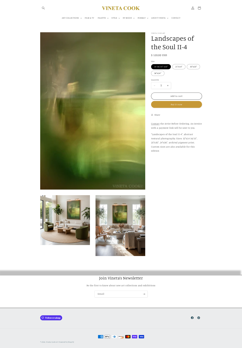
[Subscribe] (144, 294)
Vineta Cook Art (52, 342)
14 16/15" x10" (161, 66)
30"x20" (193, 66)
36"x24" (157, 73)
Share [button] (157, 115)
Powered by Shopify (66, 342)
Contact (155, 123)
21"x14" (178, 66)
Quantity (155, 80)
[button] (43, 8)
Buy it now (176, 104)
